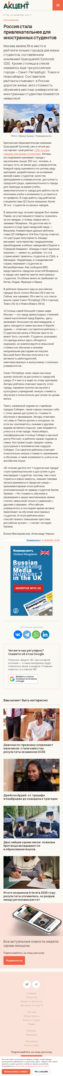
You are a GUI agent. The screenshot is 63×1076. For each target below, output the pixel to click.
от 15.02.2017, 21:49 (50, 540)
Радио (31, 1024)
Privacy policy (31, 1045)
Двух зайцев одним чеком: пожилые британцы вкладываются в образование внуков (29, 845)
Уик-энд (31, 1012)
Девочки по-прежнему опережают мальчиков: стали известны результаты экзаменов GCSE (28, 748)
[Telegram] (27, 634)
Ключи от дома (31, 1020)
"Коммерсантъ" (33, 540)
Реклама (31, 1030)
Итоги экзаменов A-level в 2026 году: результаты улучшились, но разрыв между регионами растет (30, 896)
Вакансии (31, 1034)
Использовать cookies (16, 1071)
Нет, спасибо (41, 1071)
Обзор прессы (31, 1016)
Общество (31, 997)
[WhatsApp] (36, 634)
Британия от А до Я (31, 1005)
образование (11, 20)
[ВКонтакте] (18, 634)
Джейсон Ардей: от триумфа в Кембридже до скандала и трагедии (31, 797)
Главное (31, 993)
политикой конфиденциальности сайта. (32, 1066)
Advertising (31, 1041)
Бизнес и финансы (31, 1001)
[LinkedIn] (45, 634)
